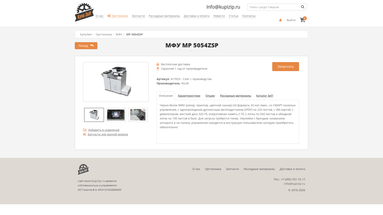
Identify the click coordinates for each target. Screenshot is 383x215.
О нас (196, 169)
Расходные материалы (259, 169)
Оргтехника (104, 34)
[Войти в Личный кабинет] (281, 20)
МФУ (119, 34)
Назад (84, 45)
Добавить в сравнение (103, 130)
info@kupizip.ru (294, 184)
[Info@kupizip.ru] (96, 22)
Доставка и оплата (292, 169)
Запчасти (232, 169)
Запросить (285, 66)
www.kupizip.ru (94, 181)
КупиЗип (86, 34)
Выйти (291, 20)
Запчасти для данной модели (108, 134)
